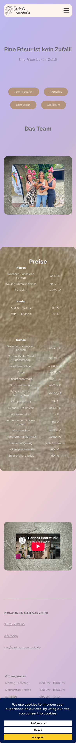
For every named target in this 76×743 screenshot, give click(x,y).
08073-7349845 (14, 624)
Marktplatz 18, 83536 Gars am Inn (26, 612)
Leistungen (23, 105)
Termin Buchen (23, 91)
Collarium (53, 105)
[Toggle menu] (66, 10)
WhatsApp (11, 636)
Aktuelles (56, 91)
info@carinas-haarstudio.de (22, 647)
